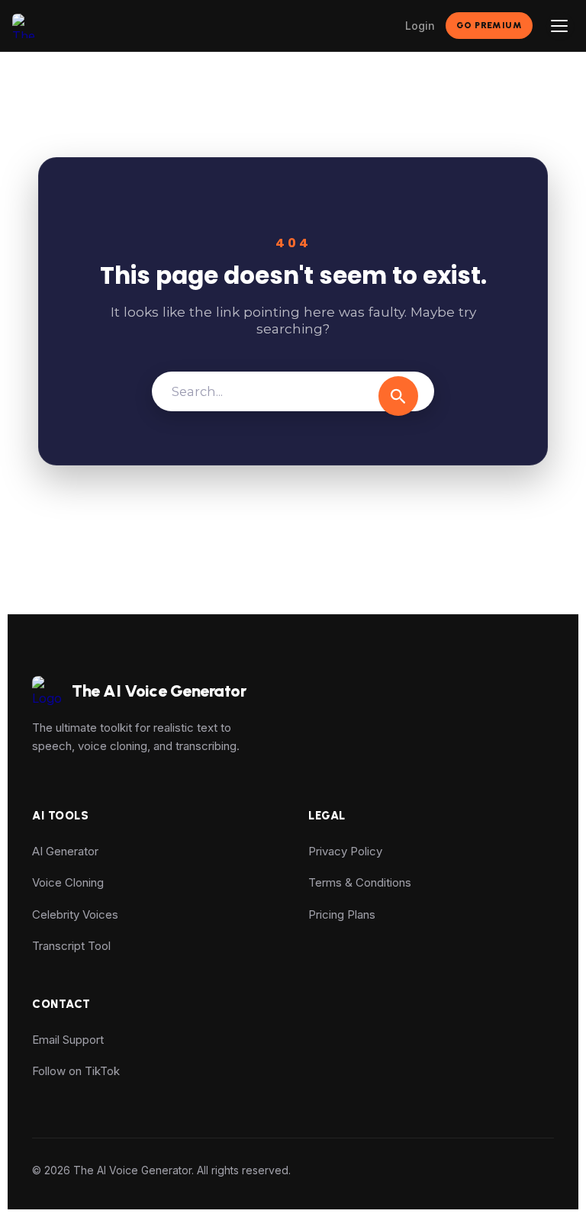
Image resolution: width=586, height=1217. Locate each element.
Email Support (68, 1039)
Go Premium (489, 25)
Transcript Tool (71, 946)
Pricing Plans (341, 914)
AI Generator (65, 851)
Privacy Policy (345, 851)
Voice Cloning (68, 882)
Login (420, 25)
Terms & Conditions (359, 882)
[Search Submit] (398, 396)
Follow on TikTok (76, 1071)
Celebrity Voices (75, 914)
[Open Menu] (560, 26)
